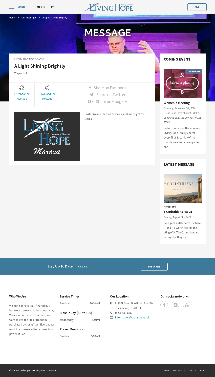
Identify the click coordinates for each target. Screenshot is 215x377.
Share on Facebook (108, 87)
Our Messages (29, 17)
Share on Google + (110, 101)
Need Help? (46, 7)
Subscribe (154, 266)
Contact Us (191, 370)
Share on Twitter (109, 94)
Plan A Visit (178, 370)
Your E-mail (82, 266)
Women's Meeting (177, 103)
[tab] (21, 93)
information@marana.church (132, 317)
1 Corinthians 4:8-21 (178, 211)
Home (12, 17)
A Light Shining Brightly (54, 17)
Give (197, 7)
